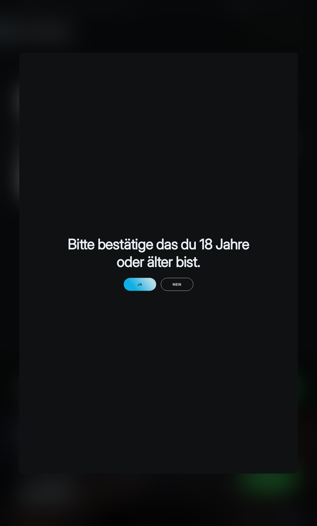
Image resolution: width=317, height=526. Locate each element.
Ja (140, 284)
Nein (177, 284)
